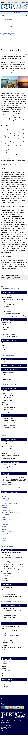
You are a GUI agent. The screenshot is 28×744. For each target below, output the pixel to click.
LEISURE (4, 526)
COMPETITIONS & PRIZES (9, 503)
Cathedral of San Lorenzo (9, 418)
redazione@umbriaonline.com (9, 484)
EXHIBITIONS (6, 498)
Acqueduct (4, 402)
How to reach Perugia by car (9, 331)
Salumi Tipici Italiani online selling (11, 682)
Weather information (7, 297)
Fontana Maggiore (7, 412)
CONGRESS (5, 515)
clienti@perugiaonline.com (9, 731)
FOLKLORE (5, 505)
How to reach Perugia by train (10, 334)
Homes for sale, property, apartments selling (14, 316)
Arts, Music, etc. (6, 649)
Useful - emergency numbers (10, 304)
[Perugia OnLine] (13, 717)
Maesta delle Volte (7, 404)
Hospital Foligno (6, 311)
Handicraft (4, 663)
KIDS (3, 517)
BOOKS (4, 540)
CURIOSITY (5, 536)
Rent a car (4, 347)
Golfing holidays (6, 562)
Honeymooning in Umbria (9, 615)
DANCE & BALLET (7, 510)
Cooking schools (6, 633)
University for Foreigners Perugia (11, 635)
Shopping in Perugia (7, 576)
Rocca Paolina (6, 390)
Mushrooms (5, 666)
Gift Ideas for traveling (8, 608)
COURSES (5, 501)
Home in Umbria (6, 620)
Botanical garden (6, 467)
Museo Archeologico (7, 446)
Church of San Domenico (9, 427)
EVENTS (4, 508)
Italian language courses (8, 555)
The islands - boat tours (8, 589)
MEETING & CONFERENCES (10, 512)
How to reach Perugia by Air (9, 336)
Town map (4, 329)
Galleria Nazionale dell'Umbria (10, 444)
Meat (3, 675)
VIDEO (4, 538)
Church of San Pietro (7, 430)
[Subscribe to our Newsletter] (19, 709)
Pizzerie (4, 374)
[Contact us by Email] (15, 709)
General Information (7, 587)
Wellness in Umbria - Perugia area (11, 610)
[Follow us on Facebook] (3, 709)
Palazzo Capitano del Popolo (10, 464)
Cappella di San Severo (8, 458)
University (4, 645)
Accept (26, 4)
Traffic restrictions (6, 322)
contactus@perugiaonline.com (9, 278)
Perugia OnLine (9, 727)
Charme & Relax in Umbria (9, 617)
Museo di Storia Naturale (8, 453)
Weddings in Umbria (7, 612)
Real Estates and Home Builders (11, 313)
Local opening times (7, 302)
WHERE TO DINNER (8, 531)
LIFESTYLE (5, 529)
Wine (3, 673)
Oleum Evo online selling (8, 684)
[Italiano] (2, 15)
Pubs (3, 376)
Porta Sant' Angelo (7, 400)
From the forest (6, 689)
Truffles (4, 668)
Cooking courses (6, 573)
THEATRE (5, 522)
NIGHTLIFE (5, 533)
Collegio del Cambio (7, 409)
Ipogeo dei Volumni (7, 393)
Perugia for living (6, 306)
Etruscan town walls (7, 395)
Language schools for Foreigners (11, 631)
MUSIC (4, 496)
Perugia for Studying (7, 642)
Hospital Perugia (6, 309)
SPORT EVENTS (6, 524)
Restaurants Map (6, 379)
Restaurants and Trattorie (9, 372)
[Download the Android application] (22, 709)
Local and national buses (8, 350)
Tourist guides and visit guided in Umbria (13, 299)
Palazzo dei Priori (6, 397)
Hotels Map (5, 361)
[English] (4, 15)
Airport (3, 343)
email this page (12, 55)
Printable (22, 55)
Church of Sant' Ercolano (8, 425)
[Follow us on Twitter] (7, 709)
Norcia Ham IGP (6, 661)
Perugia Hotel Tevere (7, 578)
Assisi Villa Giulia (6, 580)
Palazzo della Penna (7, 448)
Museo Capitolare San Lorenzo (10, 455)
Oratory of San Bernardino (9, 423)
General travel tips (7, 295)
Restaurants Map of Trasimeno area (11, 596)
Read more (19, 4)
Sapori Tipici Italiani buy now (10, 686)
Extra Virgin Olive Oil (7, 670)
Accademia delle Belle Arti (9, 451)
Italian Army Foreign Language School (12, 647)
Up (2, 286)
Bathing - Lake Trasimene (9, 594)
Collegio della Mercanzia (8, 407)
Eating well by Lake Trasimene (10, 591)
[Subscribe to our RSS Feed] (11, 709)
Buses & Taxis (5, 327)
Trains (3, 345)
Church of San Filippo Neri (9, 420)
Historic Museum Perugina (9, 441)
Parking (4, 324)
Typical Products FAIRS (8, 519)
